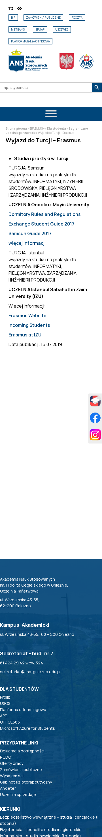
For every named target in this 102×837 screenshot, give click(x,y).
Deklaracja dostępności (22, 751)
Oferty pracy (11, 763)
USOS (5, 703)
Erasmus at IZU (24, 335)
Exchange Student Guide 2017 (41, 224)
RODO (5, 757)
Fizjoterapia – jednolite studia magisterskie (41, 829)
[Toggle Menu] (51, 113)
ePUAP (39, 29)
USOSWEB (61, 29)
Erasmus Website (27, 315)
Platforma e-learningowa (30, 41)
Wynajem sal (12, 775)
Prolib (5, 697)
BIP (13, 18)
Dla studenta (56, 128)
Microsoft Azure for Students (27, 728)
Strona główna (16, 128)
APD (4, 715)
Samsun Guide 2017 (30, 233)
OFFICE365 (10, 722)
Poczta (76, 18)
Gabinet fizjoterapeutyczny (26, 782)
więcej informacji (27, 243)
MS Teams (18, 29)
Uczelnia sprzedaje (18, 794)
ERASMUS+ (36, 128)
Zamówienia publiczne (43, 18)
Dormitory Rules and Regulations (44, 214)
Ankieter (8, 788)
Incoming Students (29, 325)
